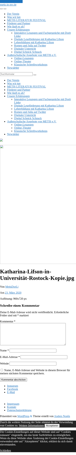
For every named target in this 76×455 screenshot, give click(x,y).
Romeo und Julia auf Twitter (30, 45)
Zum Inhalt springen (11, 1)
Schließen (5, 450)
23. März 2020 (13, 292)
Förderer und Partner (18, 23)
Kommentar (7, 321)
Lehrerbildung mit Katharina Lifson (34, 42)
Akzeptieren (52, 425)
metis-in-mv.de (8, 4)
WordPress (23, 416)
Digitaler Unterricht (25, 48)
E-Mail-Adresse (10, 356)
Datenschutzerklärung (19, 410)
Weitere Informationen (31, 425)
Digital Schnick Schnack (28, 51)
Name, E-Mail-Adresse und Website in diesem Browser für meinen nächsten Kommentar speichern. (35, 372)
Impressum (13, 403)
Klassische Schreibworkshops (30, 64)
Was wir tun (14, 17)
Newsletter (13, 67)
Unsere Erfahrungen (18, 29)
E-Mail (11, 392)
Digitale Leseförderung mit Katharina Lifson (39, 39)
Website (4, 363)
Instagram (12, 385)
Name (4, 350)
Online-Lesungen (24, 58)
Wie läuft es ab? (16, 26)
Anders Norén (62, 416)
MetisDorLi (11, 286)
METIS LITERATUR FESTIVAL (26, 20)
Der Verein (13, 13)
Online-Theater (22, 61)
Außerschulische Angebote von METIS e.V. (31, 55)
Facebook (12, 389)
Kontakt (11, 407)
